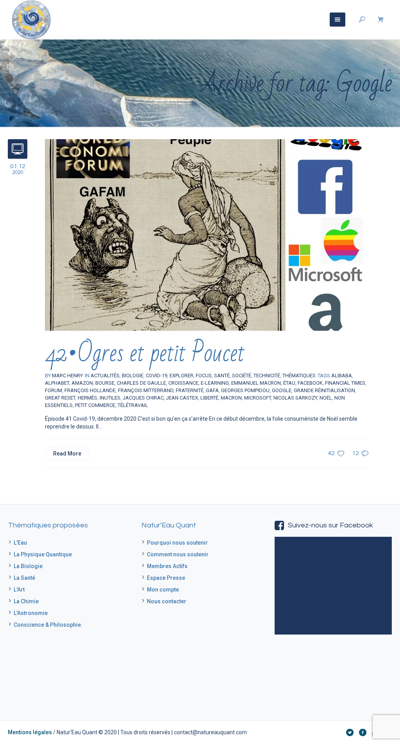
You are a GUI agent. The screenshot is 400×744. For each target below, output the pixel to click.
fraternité (190, 390)
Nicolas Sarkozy (295, 398)
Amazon (82, 383)
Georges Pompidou (245, 390)
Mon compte (163, 589)
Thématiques (299, 375)
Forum (53, 390)
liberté (209, 398)
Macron (231, 398)
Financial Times (345, 383)
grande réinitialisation (324, 390)
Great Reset (60, 398)
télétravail (133, 405)
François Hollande (90, 390)
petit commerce (95, 405)
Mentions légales (30, 732)
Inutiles (110, 398)
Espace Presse (166, 578)
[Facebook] (362, 732)
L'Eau (20, 543)
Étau (289, 383)
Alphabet (57, 383)
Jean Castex (182, 398)
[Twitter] (350, 732)
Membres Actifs (167, 566)
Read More (67, 453)
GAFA (212, 390)
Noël (326, 398)
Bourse (104, 383)
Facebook (310, 383)
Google (281, 390)
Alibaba (341, 375)
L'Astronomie (31, 613)
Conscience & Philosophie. (48, 625)
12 (355, 453)
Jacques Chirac (143, 398)
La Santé (24, 578)
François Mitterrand (145, 390)
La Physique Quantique (43, 554)
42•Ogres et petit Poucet (145, 353)
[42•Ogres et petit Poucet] (205, 234)
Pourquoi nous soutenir (177, 543)
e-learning (215, 383)
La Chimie (26, 601)
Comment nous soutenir (178, 554)
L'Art (19, 589)
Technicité (267, 375)
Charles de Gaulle (141, 383)
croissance (183, 383)
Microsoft (257, 398)
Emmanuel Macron (256, 383)
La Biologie (28, 566)
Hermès (87, 398)
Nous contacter (166, 601)
